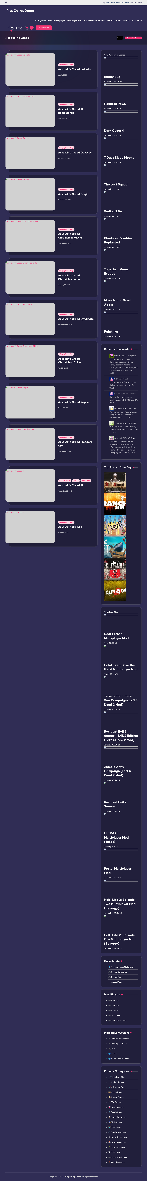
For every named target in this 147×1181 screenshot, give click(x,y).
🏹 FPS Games (114, 1102)
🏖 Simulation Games (117, 1137)
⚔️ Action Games (116, 1082)
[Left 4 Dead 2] (115, 590)
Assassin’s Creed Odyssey (75, 152)
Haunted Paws (115, 104)
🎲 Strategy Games (117, 1142)
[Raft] (115, 547)
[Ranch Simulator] (115, 504)
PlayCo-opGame (20, 11)
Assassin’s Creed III (70, 485)
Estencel (124, 393)
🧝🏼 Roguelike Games (117, 1117)
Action (75, 480)
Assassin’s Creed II (70, 527)
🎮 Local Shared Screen (118, 1038)
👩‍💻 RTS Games (114, 1127)
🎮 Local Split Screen (117, 1044)
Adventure (86, 480)
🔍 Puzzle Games (115, 1112)
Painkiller (111, 331)
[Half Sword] (115, 482)
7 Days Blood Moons (119, 157)
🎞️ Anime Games (115, 1092)
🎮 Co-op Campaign (117, 972)
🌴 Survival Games (116, 1147)
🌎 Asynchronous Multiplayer (121, 967)
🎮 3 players (113, 1005)
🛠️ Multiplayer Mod (116, 1077)
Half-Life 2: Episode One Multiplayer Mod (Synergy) (119, 939)
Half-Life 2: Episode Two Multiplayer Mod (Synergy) (120, 904)
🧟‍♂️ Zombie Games (116, 1162)
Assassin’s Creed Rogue (73, 402)
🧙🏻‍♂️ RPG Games (115, 1122)
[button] (44, 27)
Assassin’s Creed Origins (74, 194)
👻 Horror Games (116, 1107)
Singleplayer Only (66, 64)
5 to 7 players (64, 480)
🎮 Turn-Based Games (118, 1157)
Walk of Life (113, 211)
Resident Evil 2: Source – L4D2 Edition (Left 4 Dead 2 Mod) (121, 736)
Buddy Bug (112, 77)
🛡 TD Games (114, 1152)
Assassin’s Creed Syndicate (76, 319)
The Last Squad (116, 184)
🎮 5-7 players (114, 1015)
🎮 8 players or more (117, 1020)
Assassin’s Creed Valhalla (74, 69)
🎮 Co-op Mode (115, 977)
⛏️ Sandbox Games (117, 1132)
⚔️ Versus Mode (115, 982)
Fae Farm (113, 441)
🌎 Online (112, 1054)
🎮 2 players (113, 1000)
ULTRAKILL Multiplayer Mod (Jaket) (116, 837)
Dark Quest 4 (114, 130)
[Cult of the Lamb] (115, 568)
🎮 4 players (113, 1010)
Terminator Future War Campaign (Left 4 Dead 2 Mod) (121, 700)
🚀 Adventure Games (117, 1087)
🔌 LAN (111, 1048)
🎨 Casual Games (116, 1097)
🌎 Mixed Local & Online (118, 1058)
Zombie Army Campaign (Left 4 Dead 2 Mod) (117, 771)
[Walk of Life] (115, 525)
